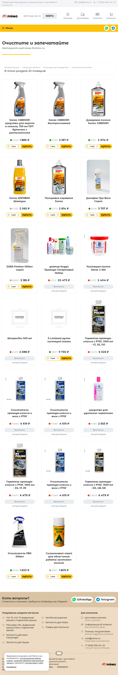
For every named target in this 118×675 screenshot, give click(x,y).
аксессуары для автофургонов (56, 67)
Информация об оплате (98, 625)
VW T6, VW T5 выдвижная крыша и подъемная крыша (21, 619)
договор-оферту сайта (34, 663)
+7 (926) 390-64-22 (106, 2)
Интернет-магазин (11, 67)
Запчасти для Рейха (56, 622)
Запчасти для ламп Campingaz (17, 636)
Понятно (11, 667)
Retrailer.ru (59, 653)
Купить (27, 146)
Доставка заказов (95, 618)
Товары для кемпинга (31, 67)
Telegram (113, 28)
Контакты (62, 667)
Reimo (10, 16)
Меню (9, 28)
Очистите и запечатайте (82, 67)
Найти (50, 16)
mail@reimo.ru (85, 2)
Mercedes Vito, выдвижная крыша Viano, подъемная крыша (20, 627)
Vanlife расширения (56, 617)
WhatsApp (106, 28)
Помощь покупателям (99, 632)
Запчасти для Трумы (17, 642)
